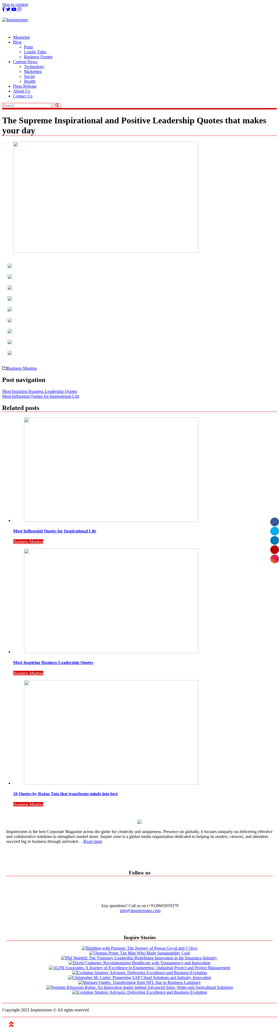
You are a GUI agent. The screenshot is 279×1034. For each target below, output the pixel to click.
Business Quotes (38, 56)
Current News (25, 61)
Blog (17, 42)
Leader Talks (35, 52)
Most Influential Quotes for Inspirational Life (40, 396)
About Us (21, 91)
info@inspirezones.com (140, 910)
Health (29, 81)
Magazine (21, 37)
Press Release (25, 86)
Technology (34, 66)
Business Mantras (22, 368)
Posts (28, 47)
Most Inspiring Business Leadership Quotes (39, 391)
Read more (92, 841)
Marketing (33, 71)
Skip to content (15, 4)
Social (29, 76)
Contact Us (22, 96)
